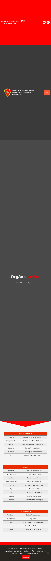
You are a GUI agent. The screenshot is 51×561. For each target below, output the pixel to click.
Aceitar (26, 557)
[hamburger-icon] (47, 92)
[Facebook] (44, 22)
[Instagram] (48, 22)
